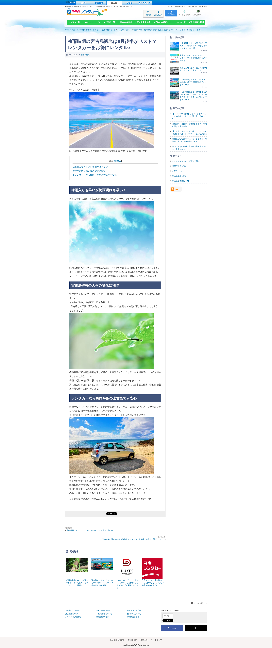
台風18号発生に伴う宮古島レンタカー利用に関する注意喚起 (189, 125)
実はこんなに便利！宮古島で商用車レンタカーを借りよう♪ (189, 147)
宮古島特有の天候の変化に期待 (89, 171)
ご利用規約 (132, 640)
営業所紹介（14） (179, 166)
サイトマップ (156, 640)
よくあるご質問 (183, 13)
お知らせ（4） (178, 171)
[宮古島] (114, 3)
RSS (176, 190)
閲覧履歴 (148, 15)
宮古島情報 (85, 55)
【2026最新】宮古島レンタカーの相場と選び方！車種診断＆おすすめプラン (193, 82)
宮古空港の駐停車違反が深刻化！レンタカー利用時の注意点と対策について (133, 539)
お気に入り (158, 15)
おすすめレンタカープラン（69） (186, 161)
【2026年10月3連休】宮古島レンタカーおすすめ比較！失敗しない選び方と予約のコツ (189, 116)
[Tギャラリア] (144, 3)
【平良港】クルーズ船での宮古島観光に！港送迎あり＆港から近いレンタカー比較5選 (193, 45)
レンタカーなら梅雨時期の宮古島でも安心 (95, 175)
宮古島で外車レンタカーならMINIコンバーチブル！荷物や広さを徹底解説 (102, 582)
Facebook (172, 628)
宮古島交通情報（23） (181, 181)
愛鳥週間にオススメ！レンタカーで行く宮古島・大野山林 (90, 530)
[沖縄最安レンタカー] (83, 3)
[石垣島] (129, 3)
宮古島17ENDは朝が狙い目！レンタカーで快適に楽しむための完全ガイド (193, 58)
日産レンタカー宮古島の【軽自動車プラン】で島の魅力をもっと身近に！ (153, 582)
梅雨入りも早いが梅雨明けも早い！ (91, 167)
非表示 (117, 161)
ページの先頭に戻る (200, 603)
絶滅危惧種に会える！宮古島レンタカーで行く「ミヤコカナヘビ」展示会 (77, 582)
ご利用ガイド (197, 13)
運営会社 (144, 640)
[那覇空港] (98, 3)
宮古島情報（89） (179, 176)
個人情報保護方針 (117, 640)
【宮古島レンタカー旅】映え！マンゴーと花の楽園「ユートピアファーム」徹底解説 (189, 132)
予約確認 (171, 14)
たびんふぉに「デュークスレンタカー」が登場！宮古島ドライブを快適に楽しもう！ (127, 584)
